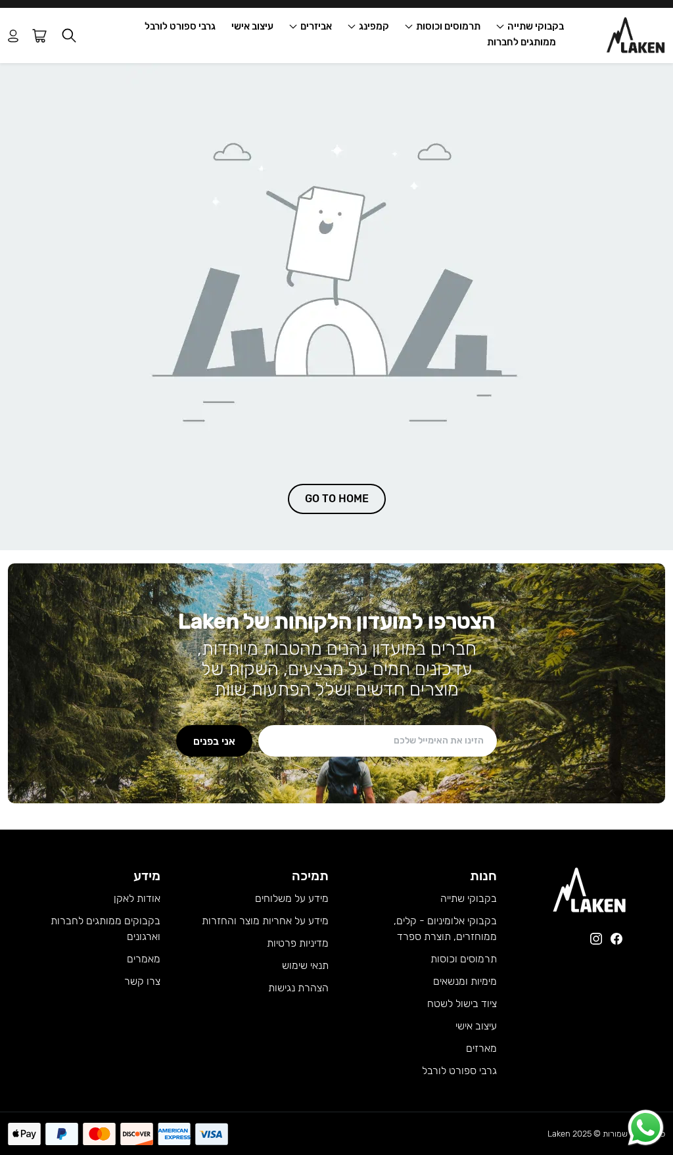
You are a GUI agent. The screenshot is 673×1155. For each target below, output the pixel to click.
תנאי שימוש (305, 965)
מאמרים (143, 959)
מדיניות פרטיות (298, 943)
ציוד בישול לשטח (462, 1003)
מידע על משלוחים (292, 898)
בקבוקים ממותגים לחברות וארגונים (105, 928)
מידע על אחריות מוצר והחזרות (265, 920)
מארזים (481, 1048)
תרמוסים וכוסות (448, 26)
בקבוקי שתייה (535, 26)
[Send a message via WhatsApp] (645, 1127)
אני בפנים (214, 740)
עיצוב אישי (252, 26)
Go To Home (337, 498)
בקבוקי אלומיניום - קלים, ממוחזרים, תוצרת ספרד (445, 928)
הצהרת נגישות (298, 987)
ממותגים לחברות (521, 42)
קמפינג (374, 26)
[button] (69, 36)
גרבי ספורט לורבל (180, 26)
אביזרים (316, 26)
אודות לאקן (137, 898)
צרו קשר (142, 981)
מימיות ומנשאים (465, 981)
